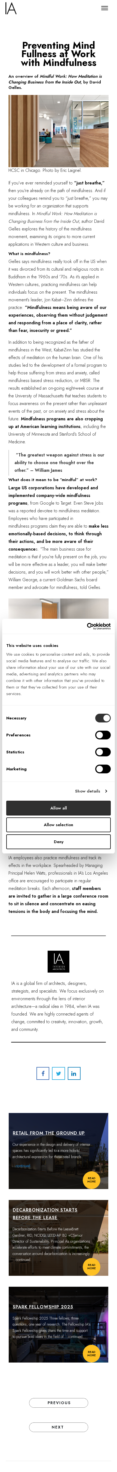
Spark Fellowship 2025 (43, 1307)
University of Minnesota (29, 434)
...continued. (22, 1166)
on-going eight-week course (73, 388)
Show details (87, 791)
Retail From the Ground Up (49, 1133)
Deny (58, 842)
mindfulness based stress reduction (40, 380)
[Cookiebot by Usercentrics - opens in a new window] (87, 626)
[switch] (103, 735)
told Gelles (90, 587)
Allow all (58, 808)
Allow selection (58, 825)
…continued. (22, 1259)
